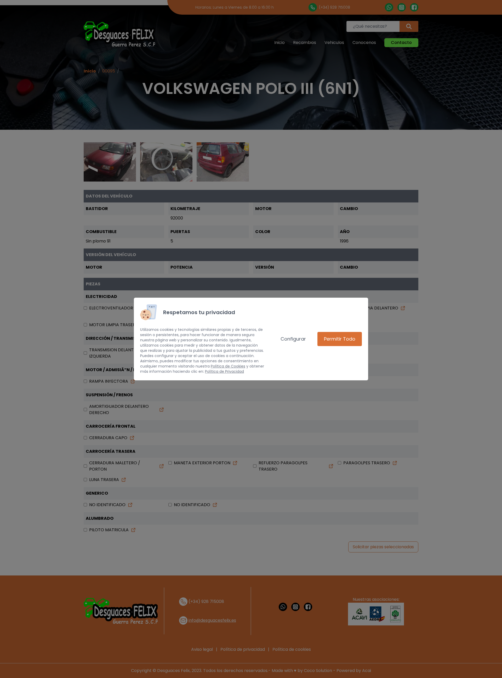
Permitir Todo (339, 339)
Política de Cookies (228, 366)
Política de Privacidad (224, 371)
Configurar (293, 339)
